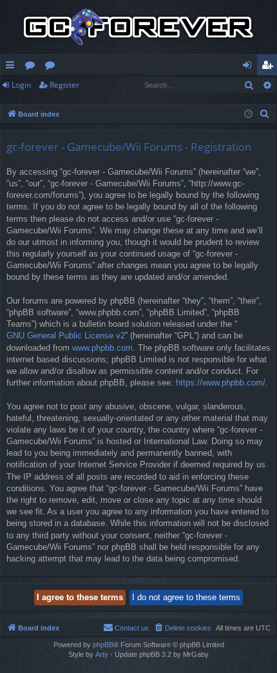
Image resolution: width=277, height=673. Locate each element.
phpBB (103, 645)
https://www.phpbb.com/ (220, 382)
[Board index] (138, 27)
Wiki (52, 67)
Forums (32, 67)
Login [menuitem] (249, 67)
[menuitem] (265, 114)
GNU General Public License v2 (65, 335)
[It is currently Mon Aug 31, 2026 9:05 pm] (248, 114)
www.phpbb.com (102, 348)
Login (21, 84)
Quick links (12, 67)
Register (64, 84)
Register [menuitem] (270, 67)
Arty (101, 654)
